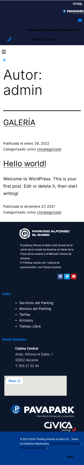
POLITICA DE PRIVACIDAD (65, 443)
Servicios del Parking (36, 303)
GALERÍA (19, 122)
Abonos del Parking (35, 308)
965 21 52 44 (44, 39)
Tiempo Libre (30, 326)
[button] (42, 52)
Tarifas (24, 314)
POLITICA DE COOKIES (33, 448)
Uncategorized (49, 149)
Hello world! (24, 163)
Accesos (26, 320)
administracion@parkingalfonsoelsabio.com (54, 30)
